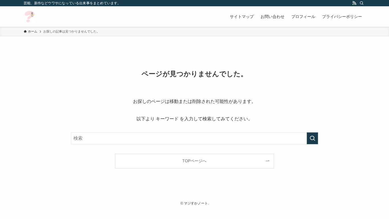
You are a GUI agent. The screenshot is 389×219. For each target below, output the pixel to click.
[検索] (361, 3)
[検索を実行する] (312, 138)
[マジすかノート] (29, 16)
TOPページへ (194, 161)
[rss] (354, 3)
